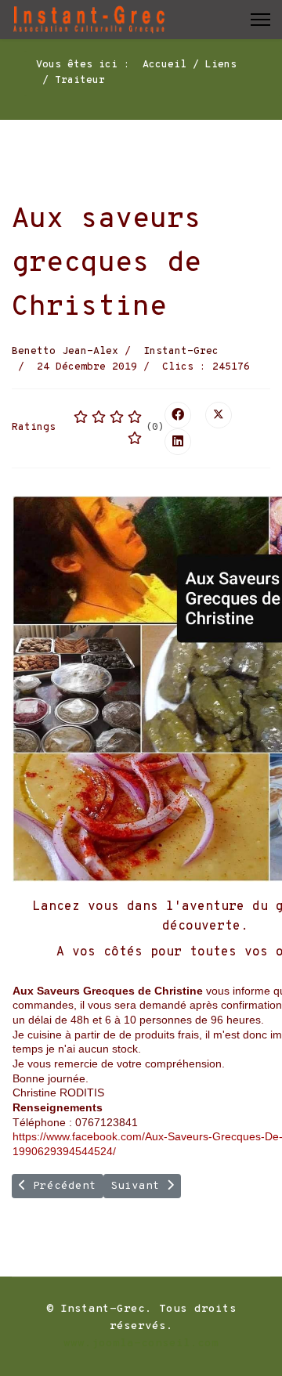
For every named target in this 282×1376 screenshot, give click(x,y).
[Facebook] (177, 415)
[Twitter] (218, 415)
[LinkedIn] (177, 441)
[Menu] (260, 19)
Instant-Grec (181, 351)
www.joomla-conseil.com (141, 1343)
